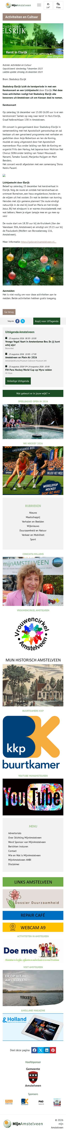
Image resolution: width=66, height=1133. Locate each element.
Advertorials (14, 833)
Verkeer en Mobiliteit (33, 534)
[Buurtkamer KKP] (25, 1101)
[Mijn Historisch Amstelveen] (33, 682)
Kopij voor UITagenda (46, 321)
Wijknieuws (33, 526)
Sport (33, 539)
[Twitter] (23, 321)
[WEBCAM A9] (33, 927)
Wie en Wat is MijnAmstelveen (24, 855)
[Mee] (8, 1102)
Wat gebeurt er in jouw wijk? (32, 393)
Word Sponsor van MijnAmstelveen (27, 842)
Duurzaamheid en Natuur (33, 530)
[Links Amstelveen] (33, 882)
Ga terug (9, 312)
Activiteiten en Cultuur (21, 65)
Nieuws (33, 512)
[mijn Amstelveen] (18, 5)
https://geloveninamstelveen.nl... (38, 241)
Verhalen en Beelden (33, 521)
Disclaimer (13, 864)
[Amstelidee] (57, 1102)
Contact (12, 851)
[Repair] (33, 915)
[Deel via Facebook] (34, 1050)
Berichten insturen (18, 846)
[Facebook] (17, 321)
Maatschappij (33, 517)
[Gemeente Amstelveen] (33, 1077)
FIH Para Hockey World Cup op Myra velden (28, 369)
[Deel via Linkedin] (47, 1050)
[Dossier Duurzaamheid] (33, 898)
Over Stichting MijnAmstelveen (25, 837)
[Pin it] (53, 1050)
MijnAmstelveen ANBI (19, 859)
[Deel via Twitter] (40, 1050)
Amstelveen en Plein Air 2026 (21, 357)
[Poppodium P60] (41, 1102)
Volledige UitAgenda (18, 381)
